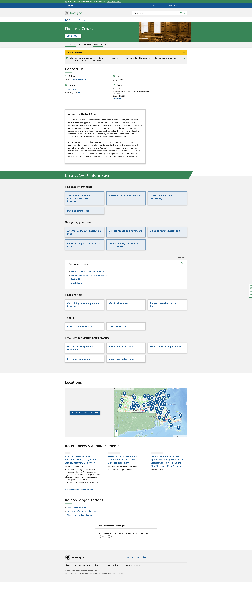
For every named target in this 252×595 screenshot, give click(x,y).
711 (78, 93)
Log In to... (72, 36)
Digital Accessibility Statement (77, 565)
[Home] (66, 19)
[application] (150, 412)
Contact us (70, 44)
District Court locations (85, 412)
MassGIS (184, 436)
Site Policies (113, 565)
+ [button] (116, 431)
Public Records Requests (131, 565)
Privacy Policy (99, 565)
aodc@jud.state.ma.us (78, 80)
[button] (174, 418)
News (107, 44)
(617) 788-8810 (70, 89)
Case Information (84, 44)
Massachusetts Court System (78, 20)
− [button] (116, 434)
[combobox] (159, 13)
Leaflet (175, 436)
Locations (98, 44)
